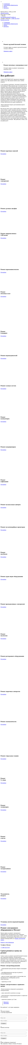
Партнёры (6, 1003)
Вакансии (6, 1002)
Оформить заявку (8, 51)
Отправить (3, 1023)
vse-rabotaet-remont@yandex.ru (8, 17)
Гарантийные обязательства (11, 5)
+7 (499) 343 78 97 (14, 18)
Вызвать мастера (5, 20)
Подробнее (3, 153)
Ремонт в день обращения (7, 942)
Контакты (6, 7)
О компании (7, 3)
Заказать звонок (5, 13)
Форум (5, 6)
